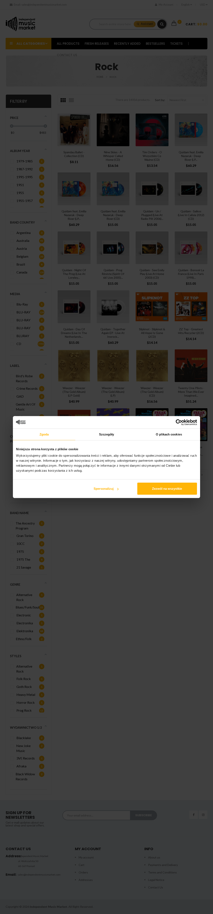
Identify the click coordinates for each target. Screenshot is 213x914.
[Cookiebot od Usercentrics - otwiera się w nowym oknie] (179, 422)
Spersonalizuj (104, 488)
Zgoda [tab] (44, 434)
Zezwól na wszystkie (167, 488)
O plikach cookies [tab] (169, 434)
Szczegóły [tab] (106, 434)
